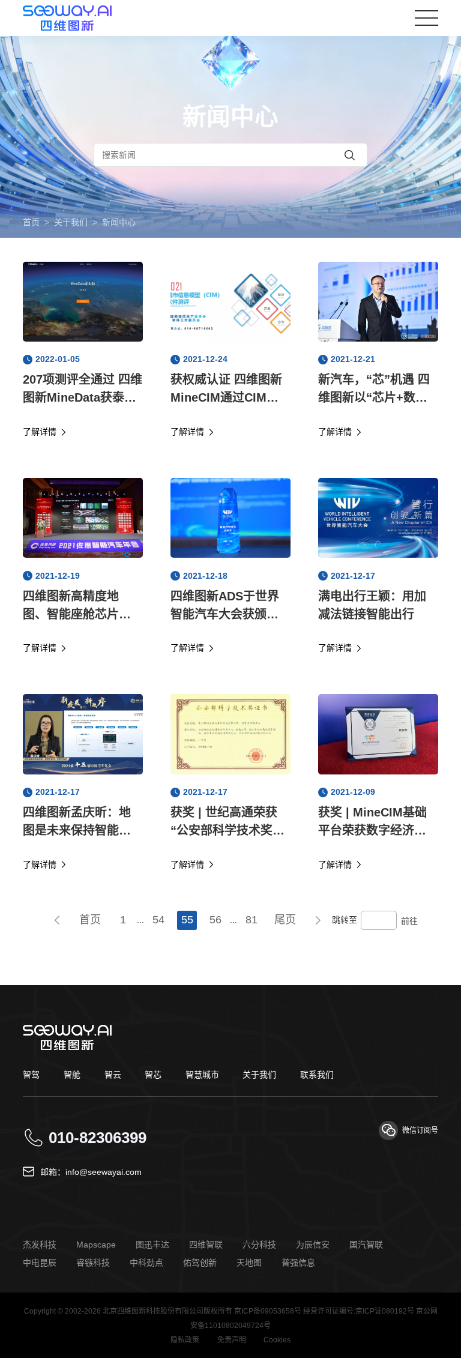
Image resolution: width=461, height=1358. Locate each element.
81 (252, 920)
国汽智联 (366, 1244)
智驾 (31, 1074)
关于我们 (71, 222)
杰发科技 (39, 1244)
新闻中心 (119, 222)
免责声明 (231, 1340)
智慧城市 (202, 1074)
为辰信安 (313, 1244)
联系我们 (317, 1074)
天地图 (249, 1262)
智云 (112, 1074)
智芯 (153, 1074)
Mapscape (96, 1244)
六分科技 (259, 1244)
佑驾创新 (200, 1262)
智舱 (72, 1074)
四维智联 (206, 1244)
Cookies (277, 1340)
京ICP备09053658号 (267, 1311)
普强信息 (298, 1262)
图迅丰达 (152, 1244)
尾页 (285, 920)
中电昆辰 (39, 1262)
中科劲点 (146, 1262)
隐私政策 (184, 1340)
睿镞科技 (93, 1262)
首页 (31, 222)
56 (215, 920)
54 (158, 920)
